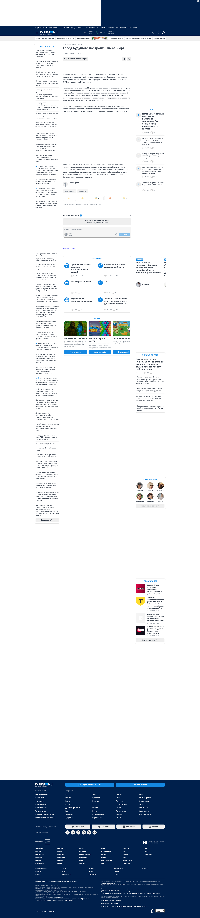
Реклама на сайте (41, 794)
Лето (94, 804)
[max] (84, 832)
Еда (66, 811)
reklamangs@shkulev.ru (108, 883)
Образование (97, 818)
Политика (119, 801)
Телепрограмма (92, 28)
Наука (94, 811)
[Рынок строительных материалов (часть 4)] (101, 270)
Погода (73, 28)
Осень (118, 798)
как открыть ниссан (81, 281)
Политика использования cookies (111, 900)
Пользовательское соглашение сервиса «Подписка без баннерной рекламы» (124, 906)
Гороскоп (110, 28)
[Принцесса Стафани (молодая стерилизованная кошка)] (67, 270)
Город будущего (69, 191)
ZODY (135, 28)
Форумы (81, 28)
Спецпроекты (144, 811)
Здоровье (69, 818)
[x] (89, 832)
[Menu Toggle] (36, 33)
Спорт (141, 794)
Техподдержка (40, 811)
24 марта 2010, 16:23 (69, 53)
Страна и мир (144, 801)
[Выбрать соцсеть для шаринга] (129, 59)
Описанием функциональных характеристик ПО (115, 892)
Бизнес (68, 798)
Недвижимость (41, 28)
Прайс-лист (39, 798)
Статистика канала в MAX (45, 818)
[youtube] (94, 832)
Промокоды (53, 28)
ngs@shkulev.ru (58, 897)
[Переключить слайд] (128, 329)
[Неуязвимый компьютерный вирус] (67, 304)
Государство (82, 191)
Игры (130, 28)
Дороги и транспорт (72, 808)
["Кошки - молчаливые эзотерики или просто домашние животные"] (101, 304)
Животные (69, 814)
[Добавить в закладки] (124, 59)
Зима (94, 794)
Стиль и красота (145, 798)
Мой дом (95, 808)
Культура (95, 801)
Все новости (47, 46)
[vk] (73, 832)
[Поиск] (153, 33)
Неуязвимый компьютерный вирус (82, 299)
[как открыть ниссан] (67, 287)
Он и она (119, 794)
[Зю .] (101, 287)
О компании (39, 801)
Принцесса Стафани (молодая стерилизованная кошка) (81, 268)
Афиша (102, 28)
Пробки (100, 33)
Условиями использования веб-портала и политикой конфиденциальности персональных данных (130, 893)
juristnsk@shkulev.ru (83, 899)
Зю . (106, 281)
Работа (118, 808)
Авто (67, 794)
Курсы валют (121, 28)
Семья (118, 818)
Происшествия (121, 804)
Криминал (96, 798)
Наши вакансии (41, 808)
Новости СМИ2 (69, 248)
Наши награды (40, 804)
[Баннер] (99, 38)
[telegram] (67, 832)
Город (67, 804)
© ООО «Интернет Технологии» (45, 911)
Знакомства (64, 28)
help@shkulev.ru (49, 900)
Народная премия (145, 814)
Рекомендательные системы (109, 903)
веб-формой (70, 900)
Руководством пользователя (110, 890)
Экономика (143, 808)
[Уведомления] (158, 33)
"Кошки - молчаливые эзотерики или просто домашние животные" (115, 301)
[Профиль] (163, 33)
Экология (142, 804)
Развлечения (121, 811)
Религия (119, 814)
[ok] (78, 832)
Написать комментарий (77, 59)
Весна (67, 801)
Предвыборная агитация (44, 814)
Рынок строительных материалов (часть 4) (115, 265)
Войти (70, 235)
